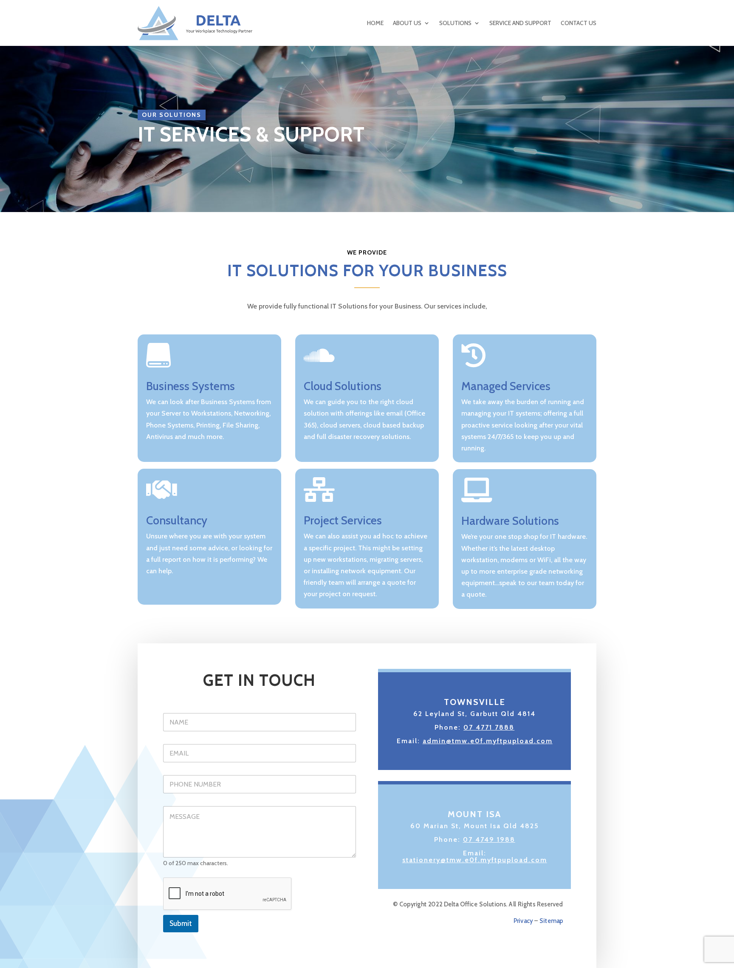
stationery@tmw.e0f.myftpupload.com (474, 860)
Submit (180, 923)
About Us (407, 23)
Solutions (455, 23)
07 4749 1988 (489, 839)
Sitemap (551, 921)
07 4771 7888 (488, 727)
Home (375, 23)
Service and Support (520, 23)
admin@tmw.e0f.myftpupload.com (488, 741)
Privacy (523, 921)
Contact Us (578, 23)
